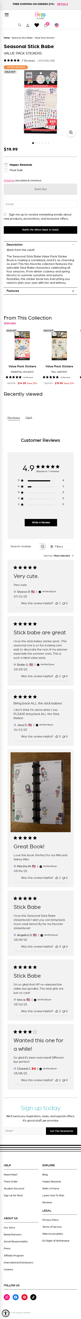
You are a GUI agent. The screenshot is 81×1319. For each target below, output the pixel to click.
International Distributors (18, 1262)
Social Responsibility (16, 1241)
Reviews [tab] (14, 418)
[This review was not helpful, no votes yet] (63, 603)
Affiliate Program (14, 1255)
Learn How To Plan (53, 1195)
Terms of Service (52, 1227)
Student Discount (14, 1188)
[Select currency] (58, 25)
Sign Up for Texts (13, 1195)
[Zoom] (70, 132)
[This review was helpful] (57, 676)
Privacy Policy (50, 1220)
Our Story (9, 1227)
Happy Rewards (51, 1181)
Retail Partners (13, 1234)
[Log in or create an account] (28, 25)
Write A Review (41, 522)
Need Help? (11, 1174)
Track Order (11, 1181)
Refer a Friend (50, 1188)
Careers (8, 1269)
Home (7, 38)
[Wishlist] (36, 25)
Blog (45, 1174)
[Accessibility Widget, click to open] (5, 1313)
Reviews (47, 1202)
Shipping (9, 180)
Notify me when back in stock (40, 229)
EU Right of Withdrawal (55, 1241)
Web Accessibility (52, 1234)
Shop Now (10, 323)
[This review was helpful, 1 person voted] (57, 603)
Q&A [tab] (28, 418)
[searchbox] (23, 546)
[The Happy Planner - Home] (40, 15)
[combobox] (59, 555)
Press (7, 1248)
